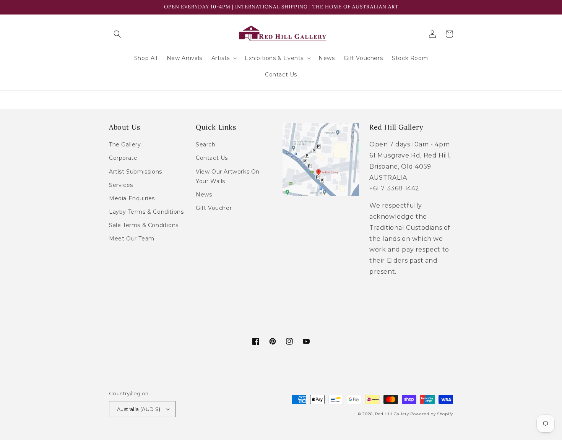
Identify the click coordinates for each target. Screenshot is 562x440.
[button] (117, 34)
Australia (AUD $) (139, 409)
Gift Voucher (214, 208)
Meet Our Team (131, 238)
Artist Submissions (135, 171)
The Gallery (125, 144)
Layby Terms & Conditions (146, 211)
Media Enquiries (132, 198)
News (204, 194)
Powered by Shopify (431, 413)
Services (121, 185)
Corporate (123, 157)
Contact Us (212, 157)
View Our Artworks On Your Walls (228, 176)
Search (206, 144)
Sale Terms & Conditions (144, 225)
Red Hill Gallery (392, 413)
